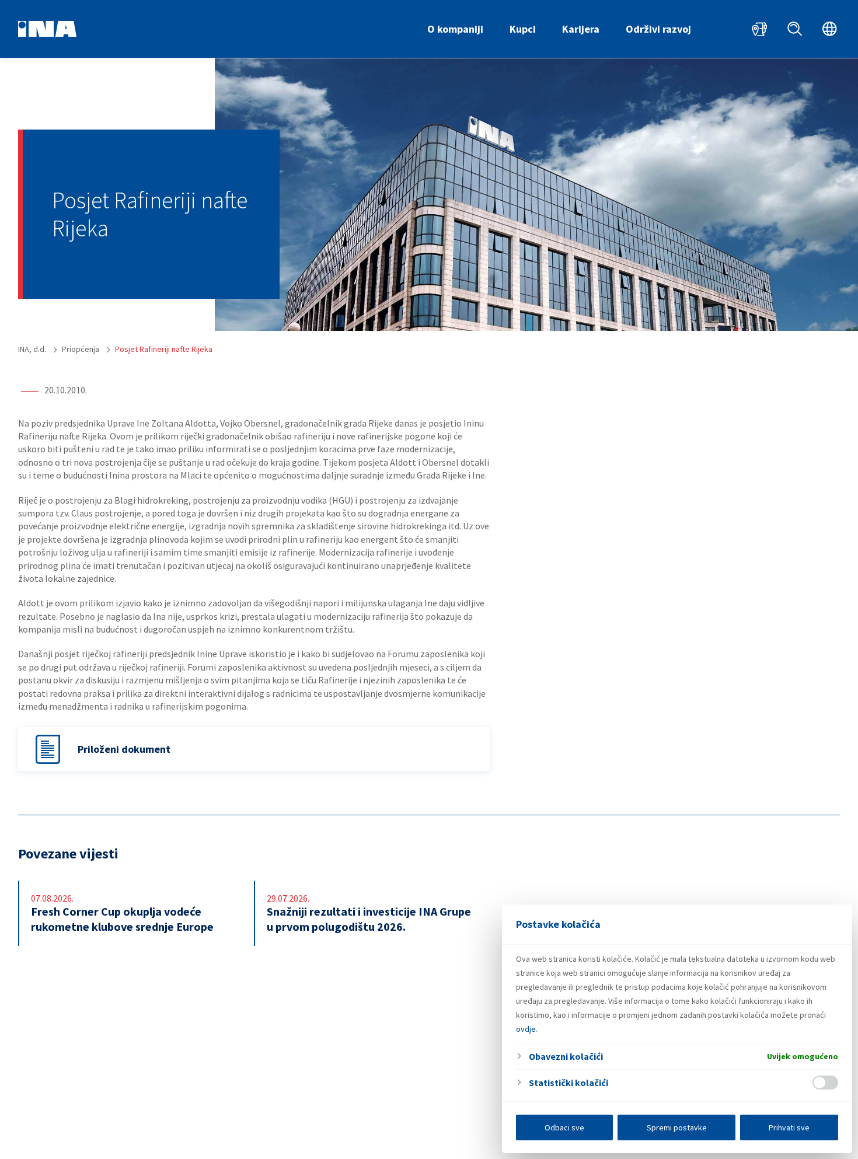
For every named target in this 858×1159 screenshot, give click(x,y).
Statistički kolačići (568, 1082)
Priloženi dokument (124, 749)
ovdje (526, 1029)
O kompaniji (455, 29)
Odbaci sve (564, 1127)
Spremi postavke (677, 1127)
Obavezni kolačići (566, 1056)
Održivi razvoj (658, 29)
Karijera (580, 29)
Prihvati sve (789, 1127)
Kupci (523, 29)
